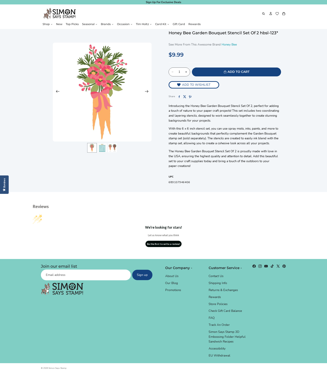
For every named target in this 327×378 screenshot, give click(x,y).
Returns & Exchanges (223, 290)
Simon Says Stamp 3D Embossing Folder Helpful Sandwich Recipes (227, 337)
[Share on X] (185, 97)
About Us (171, 276)
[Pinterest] (284, 266)
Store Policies (218, 304)
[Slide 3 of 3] (112, 147)
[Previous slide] (56, 92)
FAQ (212, 318)
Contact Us (216, 276)
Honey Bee (229, 44)
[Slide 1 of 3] (92, 147)
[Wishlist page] (277, 14)
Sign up (142, 275)
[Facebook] (254, 266)
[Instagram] (260, 266)
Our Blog (171, 283)
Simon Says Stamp (58, 368)
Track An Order (219, 325)
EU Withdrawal (219, 355)
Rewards (215, 297)
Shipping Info (218, 283)
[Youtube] (266, 266)
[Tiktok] (272, 266)
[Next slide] (148, 92)
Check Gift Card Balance (225, 311)
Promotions (173, 290)
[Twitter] (278, 266)
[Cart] (283, 13)
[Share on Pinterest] (190, 97)
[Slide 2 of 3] (102, 147)
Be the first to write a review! (163, 243)
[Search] (263, 13)
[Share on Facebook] (179, 97)
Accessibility (217, 348)
